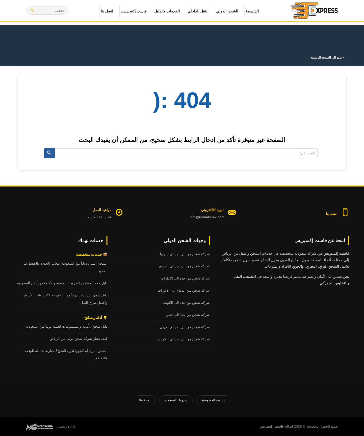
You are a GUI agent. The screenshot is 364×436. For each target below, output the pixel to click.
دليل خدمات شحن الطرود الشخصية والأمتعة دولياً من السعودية (62, 283)
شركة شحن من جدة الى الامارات (185, 278)
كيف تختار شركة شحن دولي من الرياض (78, 339)
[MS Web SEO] (39, 426)
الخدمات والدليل (167, 11)
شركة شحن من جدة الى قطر (188, 315)
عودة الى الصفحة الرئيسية (326, 57)
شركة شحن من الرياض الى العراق (184, 266)
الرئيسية (252, 11)
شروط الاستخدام (175, 400)
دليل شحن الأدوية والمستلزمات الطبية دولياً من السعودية (66, 326)
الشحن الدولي (227, 11)
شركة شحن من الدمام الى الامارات (184, 290)
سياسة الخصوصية (213, 400)
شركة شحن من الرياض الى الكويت (184, 339)
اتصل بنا (107, 11)
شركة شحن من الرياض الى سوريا (185, 254)
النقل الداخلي (197, 11)
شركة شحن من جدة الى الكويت (186, 303)
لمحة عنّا (145, 400)
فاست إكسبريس (134, 11)
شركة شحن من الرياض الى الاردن (185, 327)
